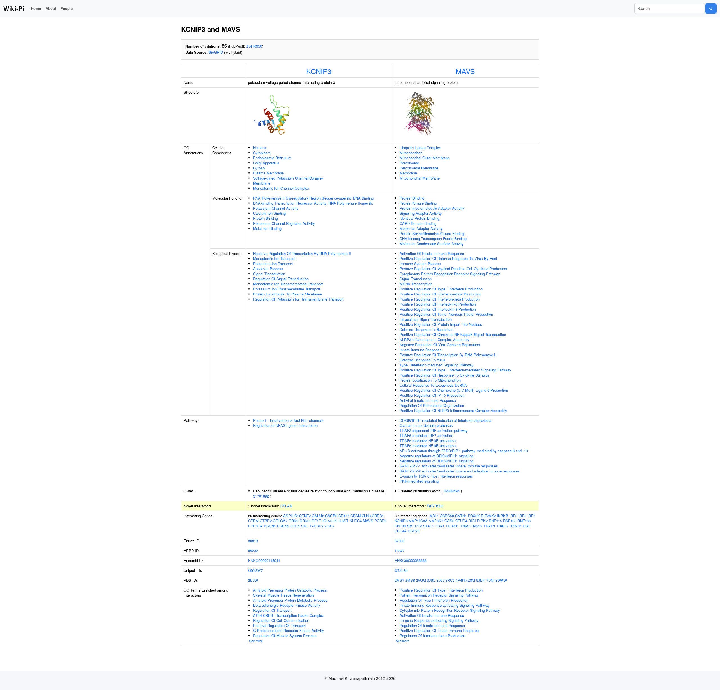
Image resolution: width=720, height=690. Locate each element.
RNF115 (495, 520)
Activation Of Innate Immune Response (432, 253)
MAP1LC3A (418, 520)
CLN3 (366, 515)
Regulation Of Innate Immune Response (432, 625)
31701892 (261, 496)
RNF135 (524, 520)
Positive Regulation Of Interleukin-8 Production (438, 309)
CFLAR (286, 505)
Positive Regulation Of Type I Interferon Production (441, 289)
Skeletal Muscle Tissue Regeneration (283, 595)
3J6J (440, 580)
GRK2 (293, 520)
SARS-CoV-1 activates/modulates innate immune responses (449, 466)
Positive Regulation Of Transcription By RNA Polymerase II (448, 354)
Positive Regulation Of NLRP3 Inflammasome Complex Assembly (453, 410)
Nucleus (259, 147)
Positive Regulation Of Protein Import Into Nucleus (441, 324)
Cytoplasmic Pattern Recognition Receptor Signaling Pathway (450, 273)
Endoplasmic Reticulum (272, 157)
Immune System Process (420, 263)
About (51, 8)
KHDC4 (356, 520)
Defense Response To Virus (422, 359)
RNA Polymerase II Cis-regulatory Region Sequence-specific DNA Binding (313, 198)
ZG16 (329, 525)
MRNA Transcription (416, 283)
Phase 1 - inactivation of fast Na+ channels (288, 420)
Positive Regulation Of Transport (279, 625)
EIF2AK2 (488, 515)
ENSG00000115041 (264, 560)
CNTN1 (461, 515)
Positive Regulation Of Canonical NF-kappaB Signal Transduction (453, 334)
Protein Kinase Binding (418, 203)
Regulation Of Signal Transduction (281, 278)
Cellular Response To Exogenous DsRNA (433, 385)
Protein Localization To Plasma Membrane (287, 294)
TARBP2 (316, 525)
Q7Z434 (401, 570)
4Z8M (470, 580)
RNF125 (509, 520)
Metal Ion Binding (267, 228)
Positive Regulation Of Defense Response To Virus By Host (448, 258)
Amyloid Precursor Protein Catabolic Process (290, 590)
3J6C (431, 580)
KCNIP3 (319, 71)
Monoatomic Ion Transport (274, 258)
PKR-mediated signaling (419, 481)
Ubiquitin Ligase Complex (420, 147)
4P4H (460, 580)
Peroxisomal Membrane (419, 168)
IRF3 (513, 515)
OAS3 (449, 520)
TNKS (465, 525)
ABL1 (434, 515)
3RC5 (450, 580)
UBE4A (401, 531)
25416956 (254, 46)
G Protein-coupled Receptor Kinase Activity (288, 630)
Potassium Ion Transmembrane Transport (286, 289)
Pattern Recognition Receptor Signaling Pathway (439, 595)
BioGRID (216, 52)
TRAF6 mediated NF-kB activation (428, 440)
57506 (399, 540)
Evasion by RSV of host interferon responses (436, 476)
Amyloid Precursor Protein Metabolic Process (290, 600)
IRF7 (531, 515)
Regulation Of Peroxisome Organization (432, 405)
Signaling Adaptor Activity (421, 213)
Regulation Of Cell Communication (281, 620)
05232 (253, 550)
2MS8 (410, 580)
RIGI (472, 520)
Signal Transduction (269, 273)
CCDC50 (447, 515)
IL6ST (343, 520)
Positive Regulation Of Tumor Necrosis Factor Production (446, 314)
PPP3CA (255, 525)
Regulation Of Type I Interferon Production (434, 600)
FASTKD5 (435, 505)
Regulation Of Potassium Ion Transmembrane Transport (298, 299)
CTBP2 (266, 520)
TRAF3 (489, 525)
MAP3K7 (436, 520)
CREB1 (378, 515)
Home (36, 8)
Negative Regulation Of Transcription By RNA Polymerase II (302, 253)
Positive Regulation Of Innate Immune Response (439, 630)
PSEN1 (270, 525)
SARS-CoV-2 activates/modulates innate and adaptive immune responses (460, 471)
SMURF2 (414, 525)
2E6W (253, 580)
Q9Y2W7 (255, 570)
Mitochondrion (411, 152)
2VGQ (421, 580)
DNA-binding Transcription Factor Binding (433, 238)
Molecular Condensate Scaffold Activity (432, 243)
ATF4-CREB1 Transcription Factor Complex (288, 615)
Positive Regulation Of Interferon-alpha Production (440, 294)
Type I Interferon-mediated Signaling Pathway (437, 365)
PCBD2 (380, 520)
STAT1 (428, 525)
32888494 (452, 491)
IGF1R (315, 520)
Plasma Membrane (268, 173)
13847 (399, 550)
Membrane (261, 183)
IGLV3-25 (330, 520)
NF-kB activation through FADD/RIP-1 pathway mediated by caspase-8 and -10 (464, 450)
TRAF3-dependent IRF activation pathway (434, 430)
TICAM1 (452, 525)
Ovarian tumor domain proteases (426, 425)
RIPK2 (482, 520)
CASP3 (331, 515)
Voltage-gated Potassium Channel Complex (288, 178)
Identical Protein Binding (419, 218)
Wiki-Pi (13, 8)
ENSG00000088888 (411, 560)
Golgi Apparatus (266, 162)
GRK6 (304, 520)
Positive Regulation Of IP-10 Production (432, 395)
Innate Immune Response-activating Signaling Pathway (445, 605)
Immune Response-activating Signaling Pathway (439, 620)
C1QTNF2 (302, 515)
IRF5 (522, 515)
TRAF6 (502, 525)
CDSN (355, 515)
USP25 (413, 531)
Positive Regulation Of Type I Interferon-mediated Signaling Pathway (455, 370)
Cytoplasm (262, 152)
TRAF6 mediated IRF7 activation (426, 435)
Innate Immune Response (421, 349)
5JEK (480, 580)
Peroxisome (409, 162)
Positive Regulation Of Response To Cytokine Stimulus (445, 375)
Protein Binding (265, 218)
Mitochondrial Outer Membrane (425, 157)
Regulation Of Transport (272, 610)
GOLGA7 (280, 520)
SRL (304, 525)
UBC (526, 525)
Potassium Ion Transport (273, 263)
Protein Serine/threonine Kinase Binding (432, 233)
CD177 (343, 515)
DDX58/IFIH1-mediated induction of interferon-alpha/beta (445, 420)
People (66, 8)
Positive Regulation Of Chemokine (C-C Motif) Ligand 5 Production (454, 390)
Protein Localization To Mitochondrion (430, 380)
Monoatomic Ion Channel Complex (281, 188)
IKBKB (502, 515)
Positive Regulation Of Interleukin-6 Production (438, 304)
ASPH (288, 515)
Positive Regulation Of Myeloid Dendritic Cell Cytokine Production (453, 268)
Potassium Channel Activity (275, 208)
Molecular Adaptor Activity (421, 228)
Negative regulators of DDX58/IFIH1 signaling (436, 455)
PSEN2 (283, 525)
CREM (253, 520)
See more (256, 641)
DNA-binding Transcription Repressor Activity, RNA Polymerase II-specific (313, 203)
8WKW (501, 580)
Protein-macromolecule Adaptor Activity (432, 208)
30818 (253, 540)
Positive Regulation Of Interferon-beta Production (440, 299)
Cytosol (259, 168)
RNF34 (400, 525)
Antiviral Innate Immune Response (428, 400)
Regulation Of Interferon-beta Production (432, 635)
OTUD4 (461, 520)
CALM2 (318, 515)
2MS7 (399, 580)
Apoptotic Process (268, 268)
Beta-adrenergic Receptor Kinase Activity (286, 605)
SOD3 (295, 525)
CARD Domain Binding (418, 223)
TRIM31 (515, 525)
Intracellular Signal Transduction (426, 319)
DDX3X (474, 515)
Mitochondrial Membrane (420, 178)
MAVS (465, 71)
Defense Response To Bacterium (426, 329)
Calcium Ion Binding (269, 213)
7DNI (490, 580)
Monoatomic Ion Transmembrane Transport (288, 283)
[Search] (711, 8)
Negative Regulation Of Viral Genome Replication (440, 344)
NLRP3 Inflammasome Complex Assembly (434, 339)
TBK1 (439, 525)
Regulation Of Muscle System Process (285, 635)
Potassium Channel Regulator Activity (284, 223)
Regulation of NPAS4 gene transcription (285, 425)
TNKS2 (476, 525)
